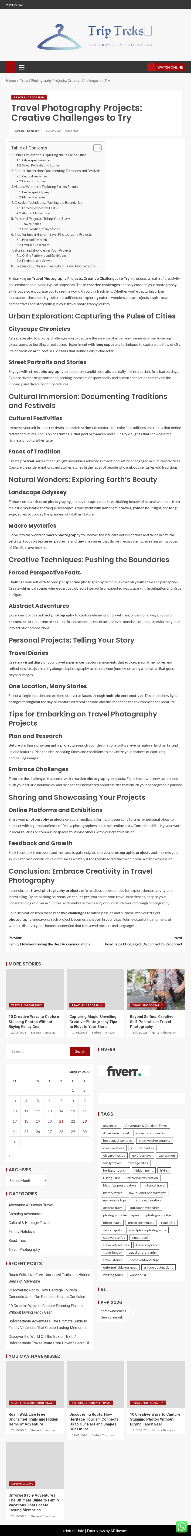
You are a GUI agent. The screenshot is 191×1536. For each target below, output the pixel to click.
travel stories (113, 1260)
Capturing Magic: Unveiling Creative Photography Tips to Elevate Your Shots (93, 1021)
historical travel (154, 1185)
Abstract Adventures (36, 213)
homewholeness (113, 1310)
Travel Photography (29, 97)
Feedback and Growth (37, 261)
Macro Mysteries (33, 197)
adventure (110, 1126)
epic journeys (141, 1155)
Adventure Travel (116, 1133)
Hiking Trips (111, 1178)
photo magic (112, 1223)
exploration (166, 1155)
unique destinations (158, 1267)
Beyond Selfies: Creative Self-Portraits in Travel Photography (152, 1021)
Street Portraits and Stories (40, 165)
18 (26, 1121)
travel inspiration (148, 1245)
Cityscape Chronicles (36, 160)
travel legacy (112, 1252)
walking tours (113, 1275)
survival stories (114, 1237)
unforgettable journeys (120, 1267)
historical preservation (119, 1185)
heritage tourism (115, 1170)
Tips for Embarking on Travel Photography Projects (53, 234)
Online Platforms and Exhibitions (44, 255)
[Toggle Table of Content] (95, 148)
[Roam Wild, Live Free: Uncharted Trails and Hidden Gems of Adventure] (35, 1384)
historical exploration (142, 1178)
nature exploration (147, 1200)
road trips (168, 1223)
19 (38, 1121)
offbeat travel (113, 1208)
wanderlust (138, 1275)
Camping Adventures (25, 1214)
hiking (164, 1170)
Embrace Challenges (35, 245)
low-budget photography (147, 1193)
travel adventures (116, 1245)
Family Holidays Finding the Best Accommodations (49, 940)
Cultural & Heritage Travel (29, 1223)
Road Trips (17, 1240)
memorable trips (115, 1200)
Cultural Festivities (34, 176)
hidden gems (143, 1170)
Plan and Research (34, 240)
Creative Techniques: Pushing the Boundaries (48, 202)
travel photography (143, 1252)
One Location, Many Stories (41, 229)
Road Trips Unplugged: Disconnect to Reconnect (143, 940)
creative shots (113, 1148)
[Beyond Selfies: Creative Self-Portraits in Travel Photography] (156, 989)
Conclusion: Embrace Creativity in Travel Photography (54, 266)
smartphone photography (147, 1230)
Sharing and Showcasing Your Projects (43, 250)
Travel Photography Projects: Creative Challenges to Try (81, 278)
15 (73, 1111)
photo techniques (141, 1223)
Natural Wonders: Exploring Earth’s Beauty (46, 187)
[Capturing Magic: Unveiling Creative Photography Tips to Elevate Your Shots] (96, 989)
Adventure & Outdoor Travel (31, 1205)
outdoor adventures (145, 1208)
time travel (140, 1237)
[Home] (11, 66)
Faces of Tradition (34, 181)
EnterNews (96, 1530)
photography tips (158, 1215)
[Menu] (21, 67)
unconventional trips (145, 1260)
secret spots (112, 1230)
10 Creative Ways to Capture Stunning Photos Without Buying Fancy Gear (34, 1021)
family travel (112, 1163)
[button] (21, 67)
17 (15, 1121)
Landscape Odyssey (35, 192)
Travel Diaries (31, 224)
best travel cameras (117, 1140)
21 (61, 1121)
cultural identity (142, 1148)
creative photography (154, 1140)
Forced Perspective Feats (39, 208)
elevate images (114, 1155)
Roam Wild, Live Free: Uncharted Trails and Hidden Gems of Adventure (33, 1419)
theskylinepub (112, 1317)
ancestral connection (151, 1133)
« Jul (12, 1155)
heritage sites (138, 1163)
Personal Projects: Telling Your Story (42, 219)
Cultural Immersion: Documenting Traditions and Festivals (57, 171)
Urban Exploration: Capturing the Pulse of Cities (50, 155)
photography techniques (121, 1215)
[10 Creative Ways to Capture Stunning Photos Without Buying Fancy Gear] (35, 989)
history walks (112, 1193)
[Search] (143, 67)
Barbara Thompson (27, 130)
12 (38, 1111)
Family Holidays (22, 1231)
